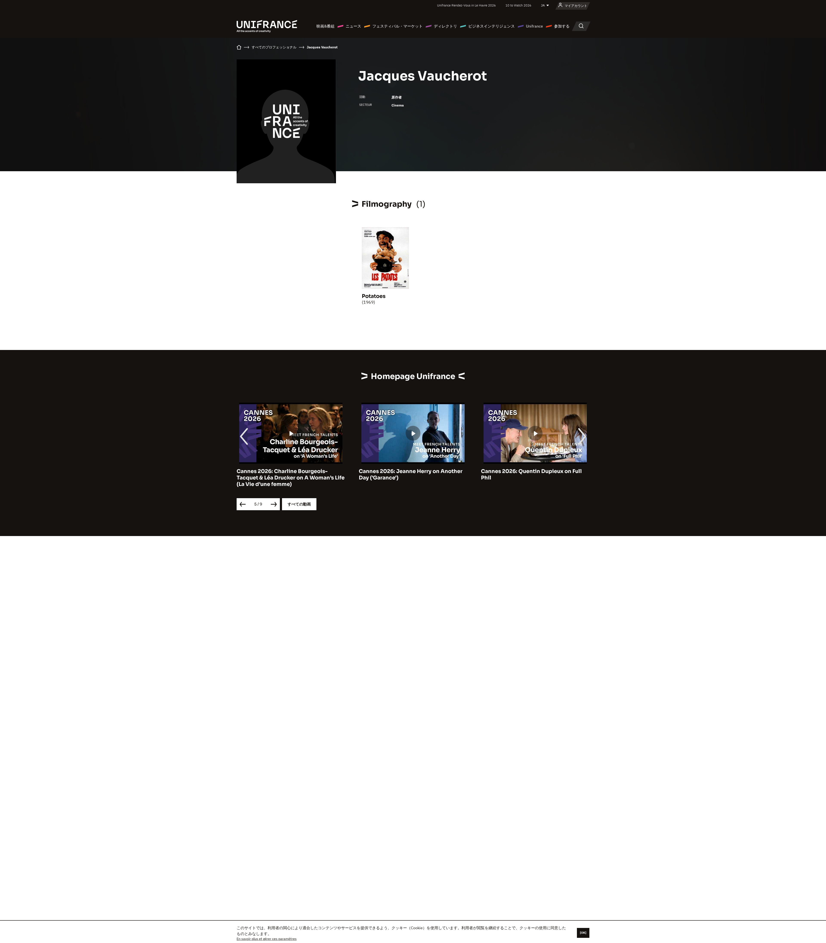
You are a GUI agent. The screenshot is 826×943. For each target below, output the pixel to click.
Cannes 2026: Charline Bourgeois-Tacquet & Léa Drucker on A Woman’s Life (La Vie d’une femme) (291, 477)
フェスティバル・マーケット (397, 26)
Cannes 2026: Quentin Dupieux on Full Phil (531, 474)
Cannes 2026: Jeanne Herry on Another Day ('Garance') (410, 474)
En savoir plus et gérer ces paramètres (267, 939)
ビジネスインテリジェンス (491, 26)
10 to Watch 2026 (518, 5)
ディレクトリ (445, 26)
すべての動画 (299, 504)
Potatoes (373, 296)
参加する (562, 26)
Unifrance (534, 26)
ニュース (353, 26)
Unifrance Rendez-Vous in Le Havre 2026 (466, 5)
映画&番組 (325, 26)
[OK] (583, 933)
